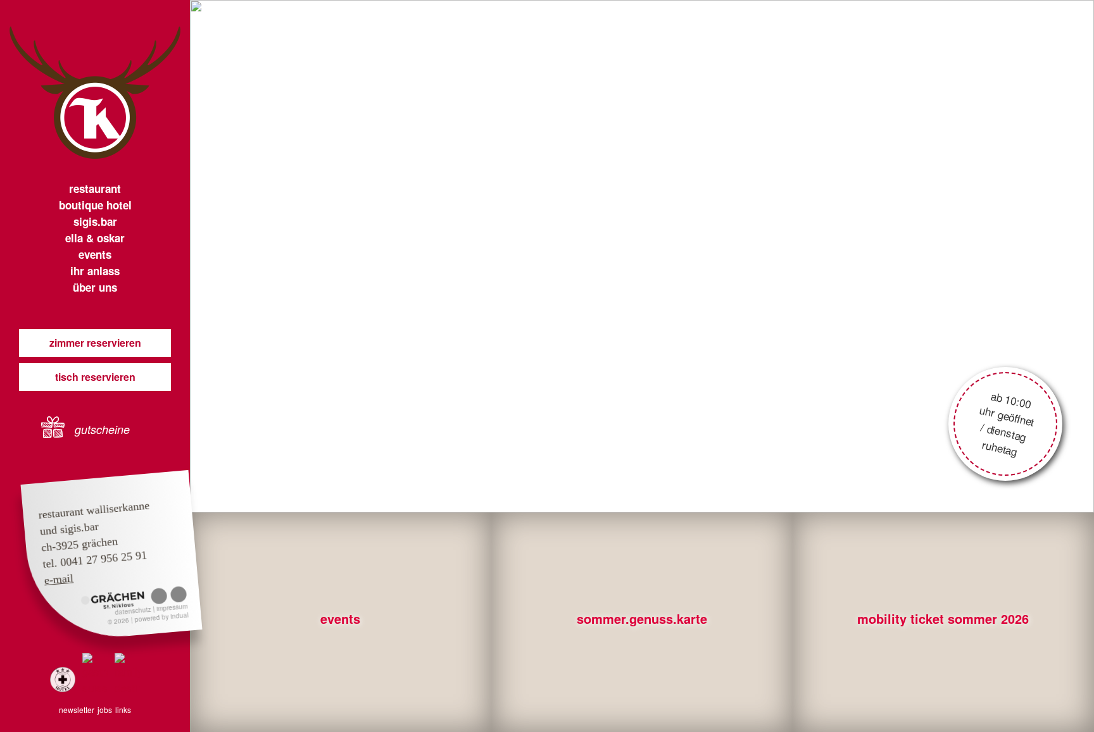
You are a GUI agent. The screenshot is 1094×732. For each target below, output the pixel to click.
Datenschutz (134, 611)
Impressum (172, 607)
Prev (272, 256)
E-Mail (59, 578)
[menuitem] (95, 188)
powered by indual (161, 617)
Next (1012, 256)
